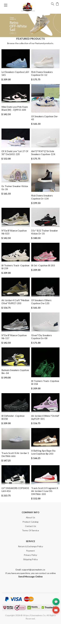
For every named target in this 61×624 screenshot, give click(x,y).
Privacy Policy (30, 555)
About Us (30, 517)
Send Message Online (30, 576)
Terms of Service (30, 530)
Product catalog (30, 521)
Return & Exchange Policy (30, 546)
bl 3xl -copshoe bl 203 (43, 265)
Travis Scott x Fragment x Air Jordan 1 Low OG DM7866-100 (44, 491)
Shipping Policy (30, 559)
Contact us (30, 526)
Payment (30, 550)
